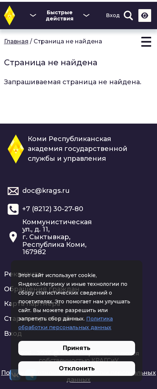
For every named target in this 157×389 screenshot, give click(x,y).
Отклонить (77, 368)
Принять (77, 348)
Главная (16, 41)
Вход (113, 15)
